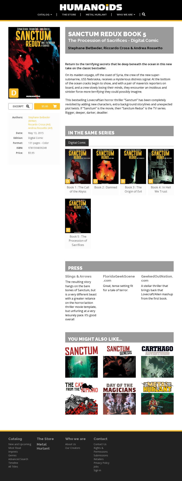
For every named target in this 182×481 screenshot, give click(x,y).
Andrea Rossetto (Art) (40, 128)
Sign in (97, 470)
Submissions (101, 455)
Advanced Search (18, 459)
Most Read (14, 448)
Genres (12, 455)
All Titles (13, 466)
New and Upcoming (19, 444)
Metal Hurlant (96, 14)
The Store (69, 14)
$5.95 (45, 106)
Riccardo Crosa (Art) (39, 124)
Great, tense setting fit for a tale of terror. (118, 288)
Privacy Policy (101, 462)
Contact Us (100, 444)
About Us (70, 444)
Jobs (96, 466)
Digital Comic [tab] (77, 143)
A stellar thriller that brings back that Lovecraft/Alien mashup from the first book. (157, 292)
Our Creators (72, 448)
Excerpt (18, 106)
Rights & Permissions (101, 449)
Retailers (99, 459)
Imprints (13, 451)
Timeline (13, 462)
